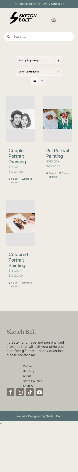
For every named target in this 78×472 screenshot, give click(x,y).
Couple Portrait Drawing (17, 156)
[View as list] (42, 81)
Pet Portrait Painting (57, 153)
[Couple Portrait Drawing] (20, 119)
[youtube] (39, 392)
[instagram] (20, 392)
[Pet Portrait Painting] (58, 119)
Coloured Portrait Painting (18, 260)
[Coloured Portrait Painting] (20, 223)
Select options (15, 180)
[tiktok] (30, 392)
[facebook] (10, 392)
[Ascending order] (58, 60)
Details (28, 178)
